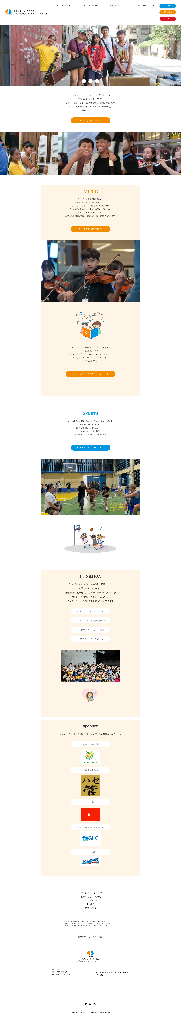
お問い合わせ (90, 908)
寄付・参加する (115, 5)
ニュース (167, 18)
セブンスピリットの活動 (89, 5)
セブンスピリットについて (63, 5)
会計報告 (90, 904)
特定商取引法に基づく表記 (90, 937)
